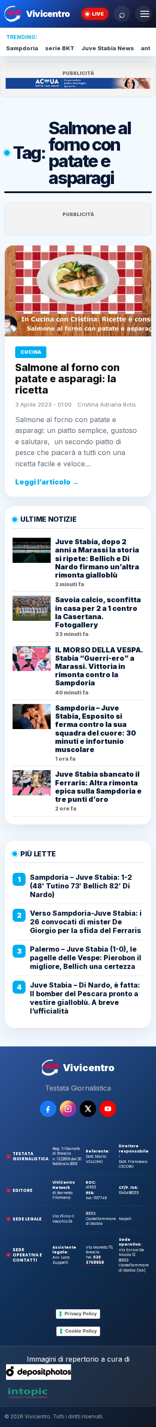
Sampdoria (22, 48)
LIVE (98, 14)
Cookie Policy (81, 1331)
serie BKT (60, 48)
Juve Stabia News (107, 48)
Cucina (30, 352)
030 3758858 (95, 1260)
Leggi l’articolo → (47, 482)
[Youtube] (108, 1109)
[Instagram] (68, 1109)
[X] (88, 1109)
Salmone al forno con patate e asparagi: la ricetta (67, 379)
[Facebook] (48, 1109)
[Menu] (143, 14)
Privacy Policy (81, 1314)
